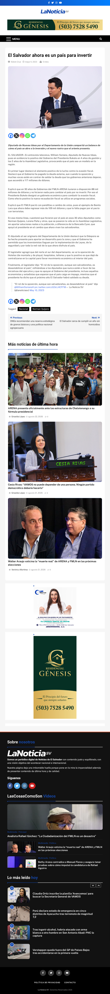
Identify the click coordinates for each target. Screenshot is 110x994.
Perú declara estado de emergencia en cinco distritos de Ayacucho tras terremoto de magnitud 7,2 (63, 913)
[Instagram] (21, 135)
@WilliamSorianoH (24, 287)
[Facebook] (10, 135)
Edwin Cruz (16, 61)
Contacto (70, 982)
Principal (22, 832)
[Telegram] (33, 135)
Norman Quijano (41, 309)
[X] (16, 135)
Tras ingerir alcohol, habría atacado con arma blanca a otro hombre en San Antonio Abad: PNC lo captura (63, 932)
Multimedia (12, 832)
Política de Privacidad (47, 982)
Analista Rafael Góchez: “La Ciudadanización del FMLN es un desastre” (51, 836)
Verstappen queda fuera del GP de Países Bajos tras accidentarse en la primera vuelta (61, 951)
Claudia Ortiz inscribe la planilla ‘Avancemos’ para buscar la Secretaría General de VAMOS (63, 895)
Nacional (23, 309)
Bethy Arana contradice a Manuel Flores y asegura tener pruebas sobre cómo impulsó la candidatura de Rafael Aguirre (69, 865)
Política (52, 843)
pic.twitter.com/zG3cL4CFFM (50, 287)
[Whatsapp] (27, 135)
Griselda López (18, 416)
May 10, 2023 (37, 290)
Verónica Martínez (19, 569)
